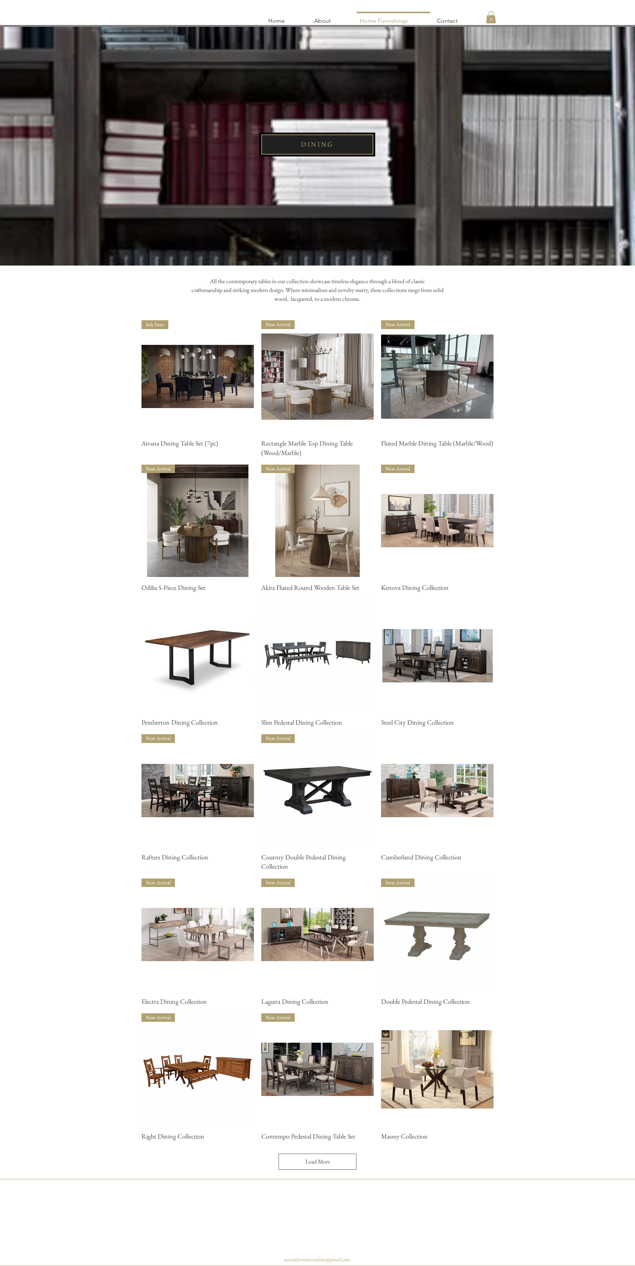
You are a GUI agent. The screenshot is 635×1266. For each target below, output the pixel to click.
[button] (491, 17)
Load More (317, 1161)
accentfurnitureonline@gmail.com (317, 1259)
